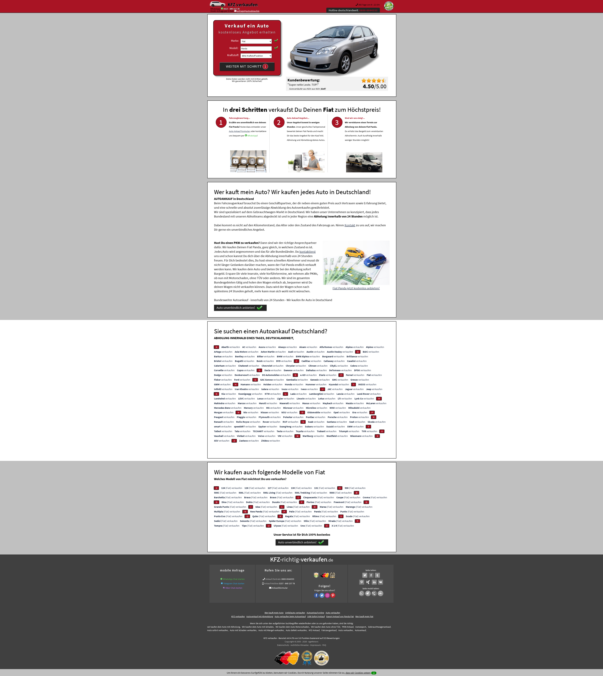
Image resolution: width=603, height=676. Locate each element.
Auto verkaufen (333, 612)
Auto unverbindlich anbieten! (236, 308)
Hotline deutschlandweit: (353, 10)
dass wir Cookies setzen (358, 672)
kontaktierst (307, 251)
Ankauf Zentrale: (273, 579)
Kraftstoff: (233, 55)
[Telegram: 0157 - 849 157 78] (221, 583)
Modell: (233, 48)
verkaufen (230, 347)
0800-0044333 (287, 579)
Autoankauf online (315, 612)
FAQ (324, 645)
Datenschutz (283, 645)
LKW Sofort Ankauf (316, 616)
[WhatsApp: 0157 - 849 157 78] (222, 8)
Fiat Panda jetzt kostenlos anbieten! (356, 288)
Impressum (315, 645)
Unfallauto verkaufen (295, 612)
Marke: (235, 40)
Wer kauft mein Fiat (364, 616)
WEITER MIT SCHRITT (246, 66)
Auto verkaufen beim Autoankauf (290, 616)
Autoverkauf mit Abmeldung (259, 616)
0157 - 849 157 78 (231, 8)
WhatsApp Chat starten (234, 579)
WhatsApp (252, 135)
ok (374, 673)
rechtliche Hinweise (300, 645)
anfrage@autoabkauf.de (248, 11)
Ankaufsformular (280, 587)
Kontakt (350, 225)
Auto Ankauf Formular (239, 131)
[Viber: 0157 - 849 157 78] (223, 587)
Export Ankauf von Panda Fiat (340, 616)
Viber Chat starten (233, 587)
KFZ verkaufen (243, 5)
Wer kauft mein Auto (274, 612)
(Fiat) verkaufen (231, 487)
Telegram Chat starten (233, 583)
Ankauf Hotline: (271, 583)
